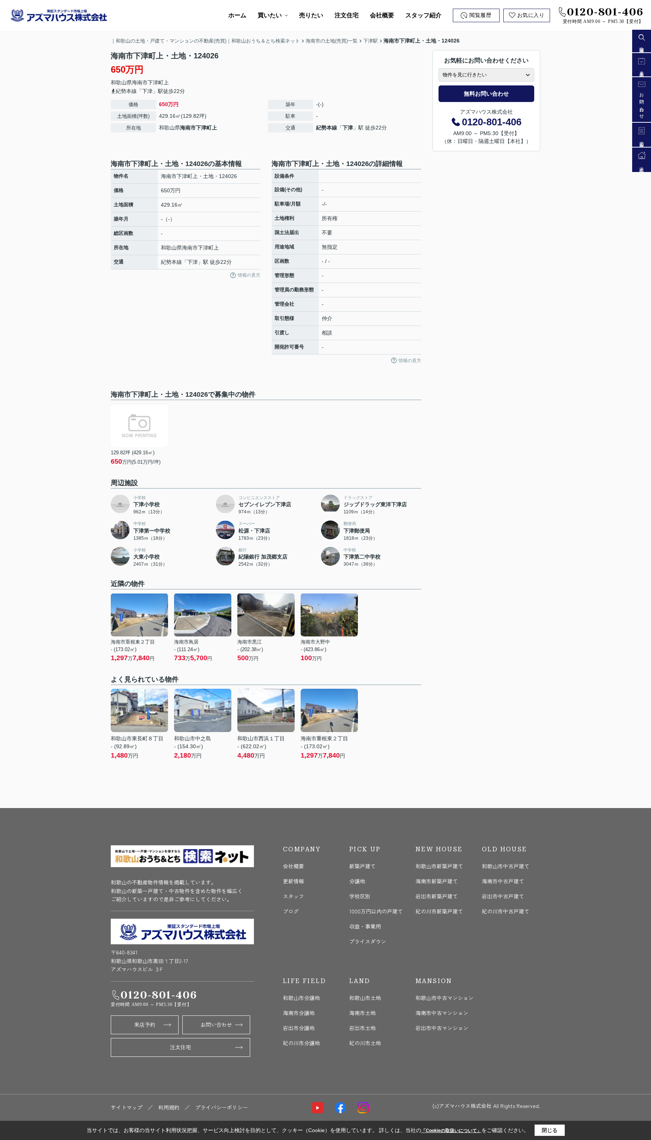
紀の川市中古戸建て (505, 911)
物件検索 (641, 45)
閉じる (550, 1130)
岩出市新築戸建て (437, 896)
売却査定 (641, 140)
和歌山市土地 (365, 997)
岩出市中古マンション (442, 1028)
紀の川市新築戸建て (439, 911)
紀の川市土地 (365, 1043)
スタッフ (293, 896)
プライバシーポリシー (221, 1107)
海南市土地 (362, 1013)
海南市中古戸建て (503, 881)
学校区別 (359, 896)
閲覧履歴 (480, 15)
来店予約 (144, 1024)
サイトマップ (126, 1107)
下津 (347, 128)
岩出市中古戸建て (503, 896)
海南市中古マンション (442, 1013)
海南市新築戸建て (437, 881)
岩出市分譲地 (299, 1028)
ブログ (291, 911)
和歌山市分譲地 (301, 997)
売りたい (311, 15)
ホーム (237, 15)
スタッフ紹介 (423, 15)
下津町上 (158, 82)
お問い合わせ (216, 1024)
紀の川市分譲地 (301, 1043)
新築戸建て (362, 866)
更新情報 (293, 881)
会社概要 (382, 15)
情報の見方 (249, 275)
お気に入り (531, 15)
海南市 (140, 82)
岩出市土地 (362, 1028)
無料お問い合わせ (486, 93)
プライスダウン (367, 941)
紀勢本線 (326, 128)
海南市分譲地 (299, 1013)
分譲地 (357, 881)
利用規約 (168, 1107)
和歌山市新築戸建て (439, 866)
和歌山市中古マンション (445, 997)
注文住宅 (347, 15)
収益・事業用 (365, 926)
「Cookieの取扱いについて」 (451, 1130)
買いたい (270, 15)
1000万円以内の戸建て (376, 911)
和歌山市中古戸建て (505, 866)
